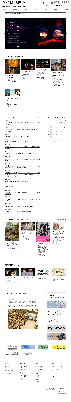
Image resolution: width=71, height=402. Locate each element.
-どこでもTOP (38, 370)
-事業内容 (6, 369)
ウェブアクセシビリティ (62, 393)
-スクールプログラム (23, 376)
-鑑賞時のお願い (23, 369)
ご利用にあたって (61, 391)
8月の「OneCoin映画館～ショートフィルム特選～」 (17, 181)
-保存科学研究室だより (39, 369)
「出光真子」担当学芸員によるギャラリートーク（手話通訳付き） (21, 206)
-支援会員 (37, 381)
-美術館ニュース (7, 373)
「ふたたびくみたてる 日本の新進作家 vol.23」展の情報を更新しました (22, 153)
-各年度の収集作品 (39, 367)
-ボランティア (22, 380)
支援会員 (55, 9)
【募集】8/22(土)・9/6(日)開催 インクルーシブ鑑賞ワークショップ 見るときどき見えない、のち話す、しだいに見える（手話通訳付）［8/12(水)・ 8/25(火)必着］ (22, 174)
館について (66, 9)
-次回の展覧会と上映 (23, 366)
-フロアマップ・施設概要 (55, 369)
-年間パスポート (53, 367)
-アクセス (52, 376)
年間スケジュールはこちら (61, 219)
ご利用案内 (5, 9)
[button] (5, 33)
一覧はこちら (38, 117)
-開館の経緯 (7, 366)
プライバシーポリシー (61, 389)
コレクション (35, 9)
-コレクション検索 (39, 366)
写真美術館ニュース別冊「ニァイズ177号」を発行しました (19, 136)
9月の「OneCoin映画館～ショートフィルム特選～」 (17, 141)
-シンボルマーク (7, 372)
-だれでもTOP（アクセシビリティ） (57, 366)
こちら (15, 13)
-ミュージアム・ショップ (55, 372)
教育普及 (25, 9)
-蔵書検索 (37, 376)
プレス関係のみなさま (61, 388)
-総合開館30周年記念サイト (9, 374)
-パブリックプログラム (24, 375)
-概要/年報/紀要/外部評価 (9, 370)
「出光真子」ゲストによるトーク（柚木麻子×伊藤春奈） (18, 211)
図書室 (45, 9)
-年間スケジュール (23, 367)
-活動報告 (21, 378)
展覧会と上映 (15, 9)
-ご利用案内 (37, 375)
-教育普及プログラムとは (24, 373)
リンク (59, 394)
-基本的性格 (7, 367)
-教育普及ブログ (23, 379)
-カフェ (52, 370)
